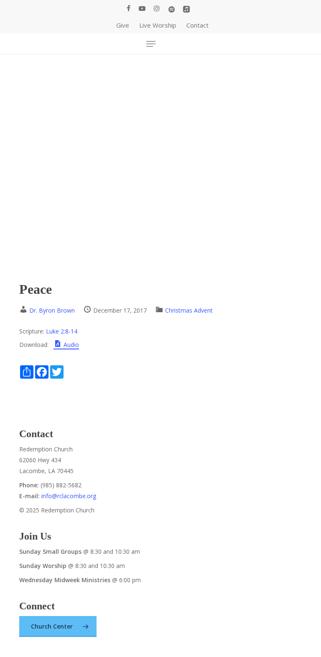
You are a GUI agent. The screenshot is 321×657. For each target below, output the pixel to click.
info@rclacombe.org (68, 496)
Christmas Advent (189, 310)
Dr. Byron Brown (52, 310)
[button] (150, 44)
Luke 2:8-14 (61, 331)
